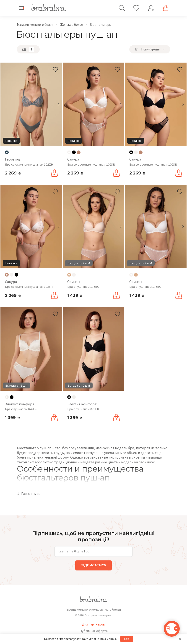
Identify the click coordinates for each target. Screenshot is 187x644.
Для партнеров (93, 624)
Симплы (73, 281)
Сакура (73, 159)
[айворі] (74, 397)
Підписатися (93, 565)
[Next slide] (58, 104)
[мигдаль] (79, 152)
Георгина (13, 159)
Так (126, 639)
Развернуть (30, 493)
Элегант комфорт (19, 404)
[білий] (136, 152)
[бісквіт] (136, 275)
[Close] (180, 639)
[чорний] (74, 152)
